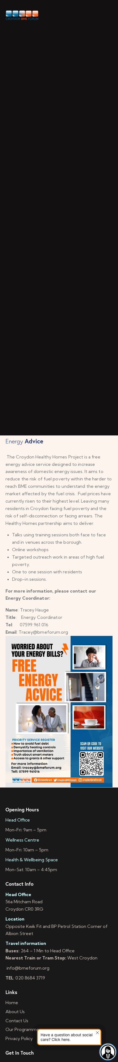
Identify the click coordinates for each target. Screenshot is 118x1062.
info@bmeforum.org (27, 968)
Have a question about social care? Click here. (66, 1037)
